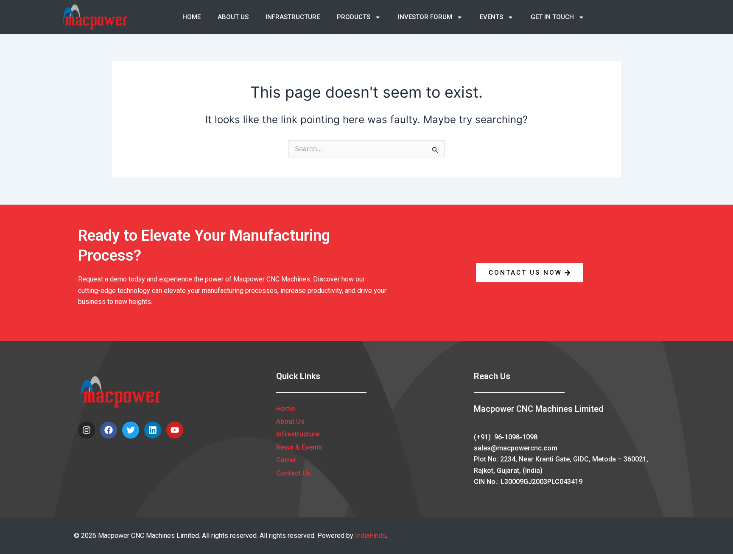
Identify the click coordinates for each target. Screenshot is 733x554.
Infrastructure (293, 17)
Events (491, 17)
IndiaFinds (370, 536)
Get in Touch (552, 17)
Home (191, 17)
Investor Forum (425, 17)
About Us (233, 17)
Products (353, 17)
